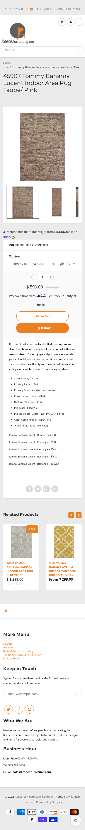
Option (14, 256)
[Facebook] (19, 709)
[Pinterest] (29, 709)
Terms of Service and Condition (22, 655)
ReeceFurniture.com (28, 797)
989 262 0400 (18, 9)
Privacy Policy (11, 658)
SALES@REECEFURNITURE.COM (57, 9)
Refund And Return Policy (18, 651)
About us (8, 647)
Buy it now (42, 328)
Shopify (49, 797)
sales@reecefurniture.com (32, 772)
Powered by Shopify (49, 802)
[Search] (78, 50)
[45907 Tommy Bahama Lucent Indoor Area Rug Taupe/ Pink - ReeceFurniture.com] (42, 147)
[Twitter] (8, 709)
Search (7, 643)
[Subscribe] (76, 694)
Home (7, 63)
